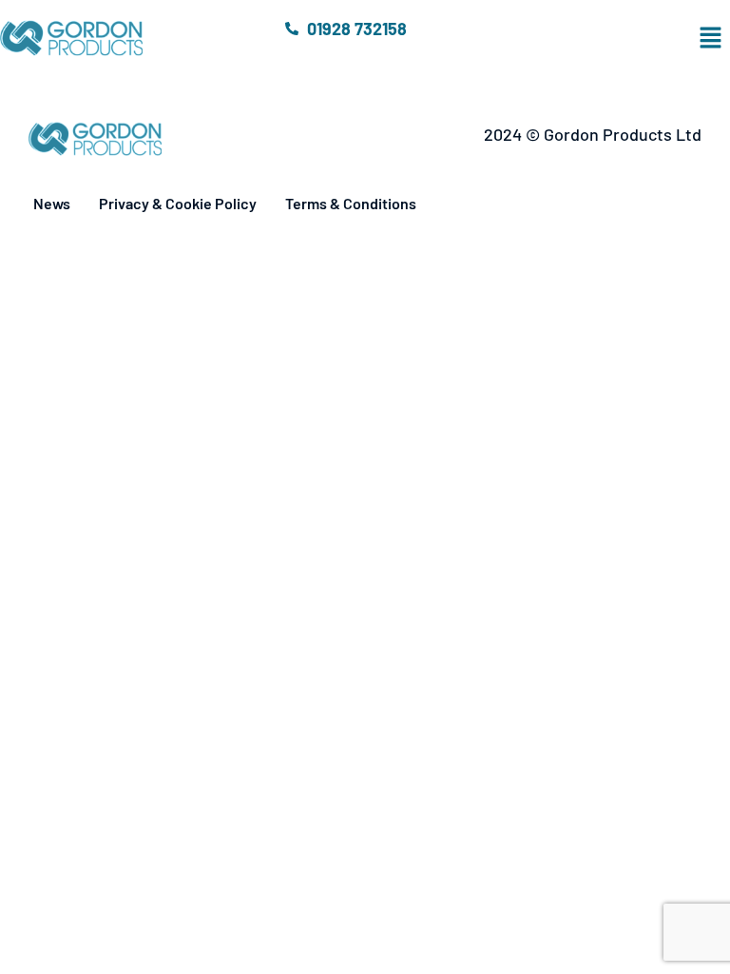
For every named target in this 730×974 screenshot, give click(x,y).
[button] (609, 38)
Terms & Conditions (350, 203)
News (51, 203)
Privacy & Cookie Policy (178, 203)
